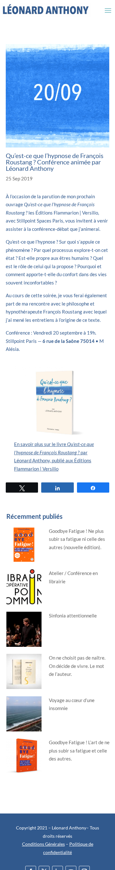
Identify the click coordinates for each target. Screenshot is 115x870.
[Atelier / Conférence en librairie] (25, 590)
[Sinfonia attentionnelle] (25, 633)
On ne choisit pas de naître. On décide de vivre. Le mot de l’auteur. (77, 666)
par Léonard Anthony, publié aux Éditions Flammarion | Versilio (52, 461)
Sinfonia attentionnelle (73, 615)
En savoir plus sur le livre (40, 444)
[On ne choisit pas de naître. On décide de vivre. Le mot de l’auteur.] (25, 675)
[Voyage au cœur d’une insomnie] (25, 717)
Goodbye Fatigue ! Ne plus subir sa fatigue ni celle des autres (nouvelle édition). (77, 539)
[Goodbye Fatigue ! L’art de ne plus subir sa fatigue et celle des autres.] (25, 759)
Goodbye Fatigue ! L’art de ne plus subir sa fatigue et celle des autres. (79, 750)
